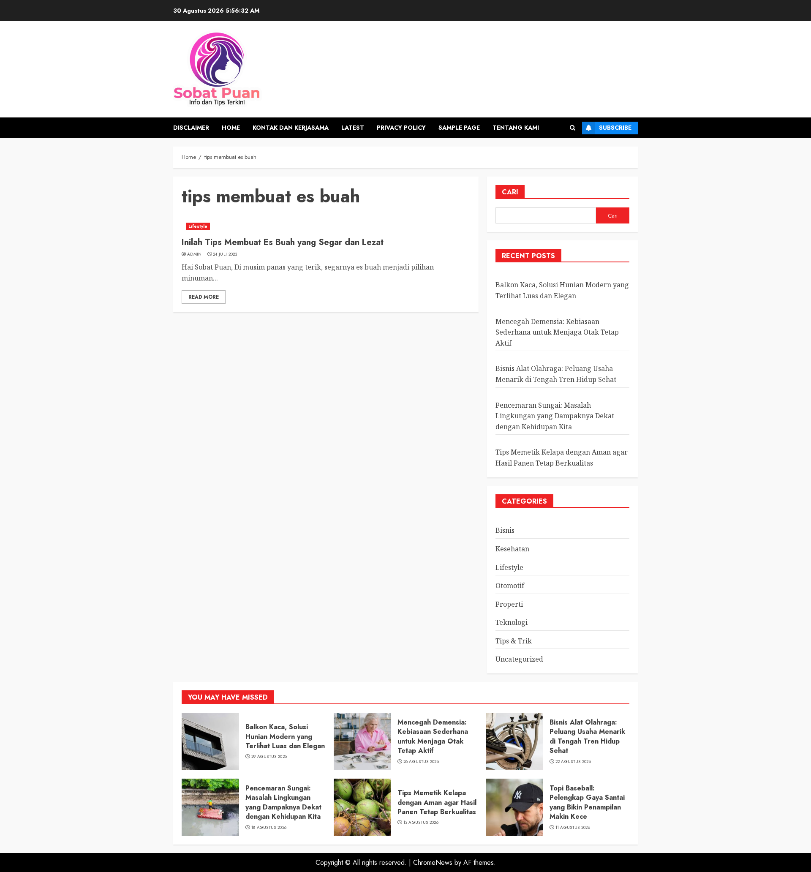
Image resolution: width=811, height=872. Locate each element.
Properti (509, 604)
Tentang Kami (516, 127)
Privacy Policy (401, 127)
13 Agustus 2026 (421, 823)
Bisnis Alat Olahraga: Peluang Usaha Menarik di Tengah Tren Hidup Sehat (587, 736)
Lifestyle (197, 226)
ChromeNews (432, 862)
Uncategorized (519, 659)
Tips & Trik (513, 641)
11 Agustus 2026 (573, 828)
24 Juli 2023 (225, 254)
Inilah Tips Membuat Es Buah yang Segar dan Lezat (283, 242)
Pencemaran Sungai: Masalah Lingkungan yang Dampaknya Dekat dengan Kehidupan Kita (554, 416)
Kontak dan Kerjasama (291, 127)
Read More (203, 297)
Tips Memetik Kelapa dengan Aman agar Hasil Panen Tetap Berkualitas (436, 802)
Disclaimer (191, 127)
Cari (510, 192)
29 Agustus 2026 (269, 757)
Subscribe (615, 127)
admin (194, 254)
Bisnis (504, 530)
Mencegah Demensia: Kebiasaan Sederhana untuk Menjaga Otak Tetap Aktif (557, 332)
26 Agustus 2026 (421, 762)
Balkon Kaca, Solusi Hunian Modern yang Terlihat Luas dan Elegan (285, 736)
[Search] (572, 128)
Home (231, 127)
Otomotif (509, 585)
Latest (352, 127)
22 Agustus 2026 (573, 762)
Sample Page (459, 127)
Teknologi (511, 622)
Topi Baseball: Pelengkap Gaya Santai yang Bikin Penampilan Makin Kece (587, 802)
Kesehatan (512, 548)
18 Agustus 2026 (269, 828)
